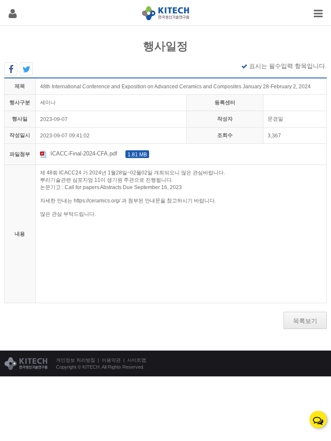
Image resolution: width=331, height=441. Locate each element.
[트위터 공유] (26, 68)
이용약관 (111, 360)
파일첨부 (19, 154)
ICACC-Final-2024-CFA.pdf (98, 153)
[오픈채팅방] (318, 419)
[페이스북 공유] (10, 68)
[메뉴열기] (12, 12)
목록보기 (305, 320)
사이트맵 (136, 360)
